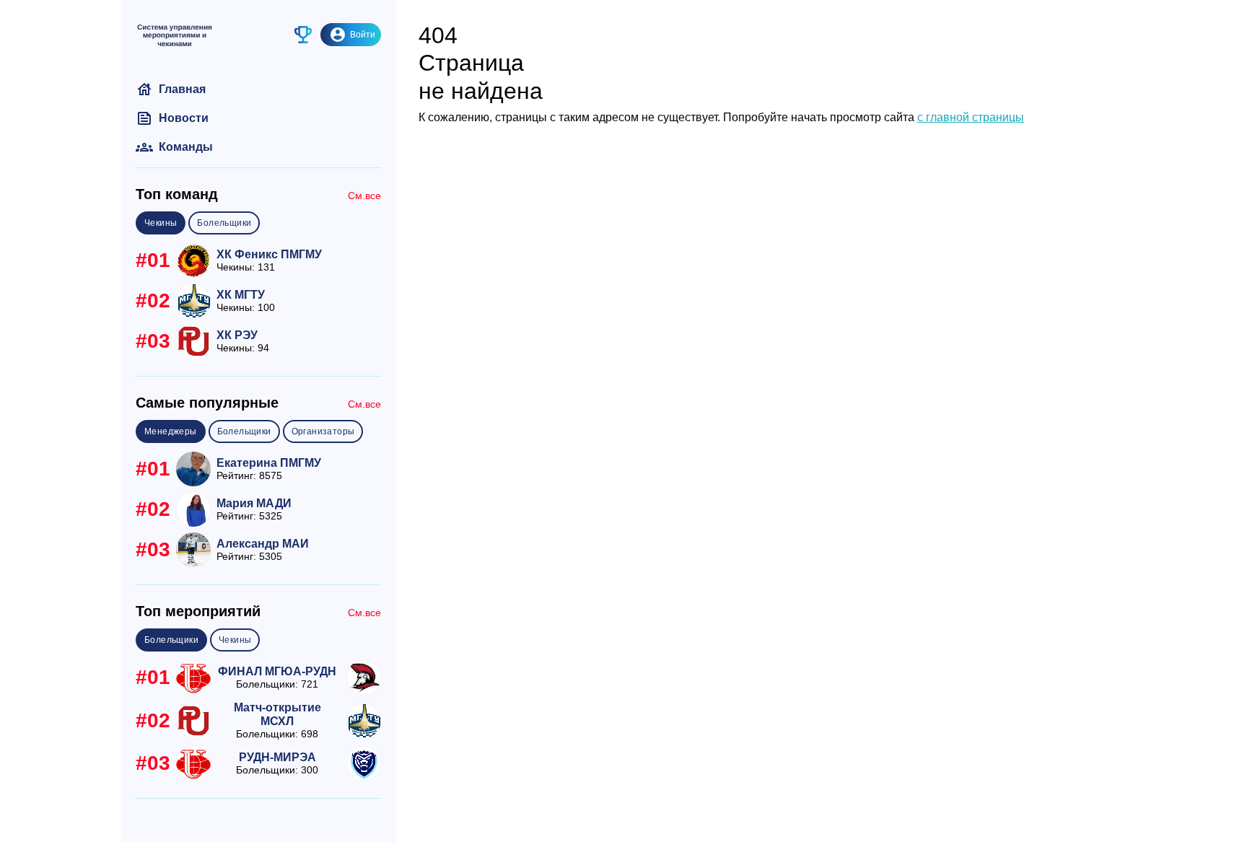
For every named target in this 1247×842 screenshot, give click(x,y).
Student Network (175, 34)
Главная (171, 89)
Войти (362, 35)
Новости (172, 118)
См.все (364, 195)
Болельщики (224, 223)
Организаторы (323, 431)
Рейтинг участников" (299, 34)
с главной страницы (970, 117)
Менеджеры (170, 431)
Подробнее (258, 260)
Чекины (160, 223)
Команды (174, 147)
